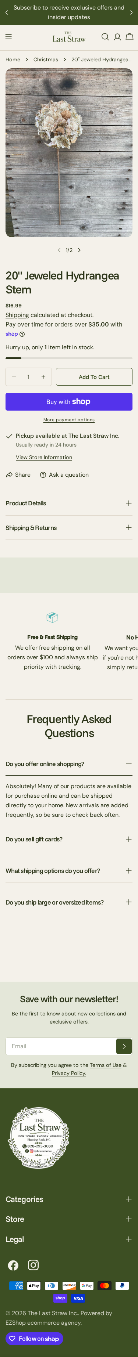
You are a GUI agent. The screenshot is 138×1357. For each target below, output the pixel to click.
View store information (44, 457)
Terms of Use (105, 1065)
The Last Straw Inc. (53, 1313)
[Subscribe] (124, 1046)
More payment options (69, 420)
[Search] (105, 36)
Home (13, 59)
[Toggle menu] (8, 36)
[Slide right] (79, 250)
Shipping (17, 315)
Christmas (45, 59)
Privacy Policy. (69, 1073)
